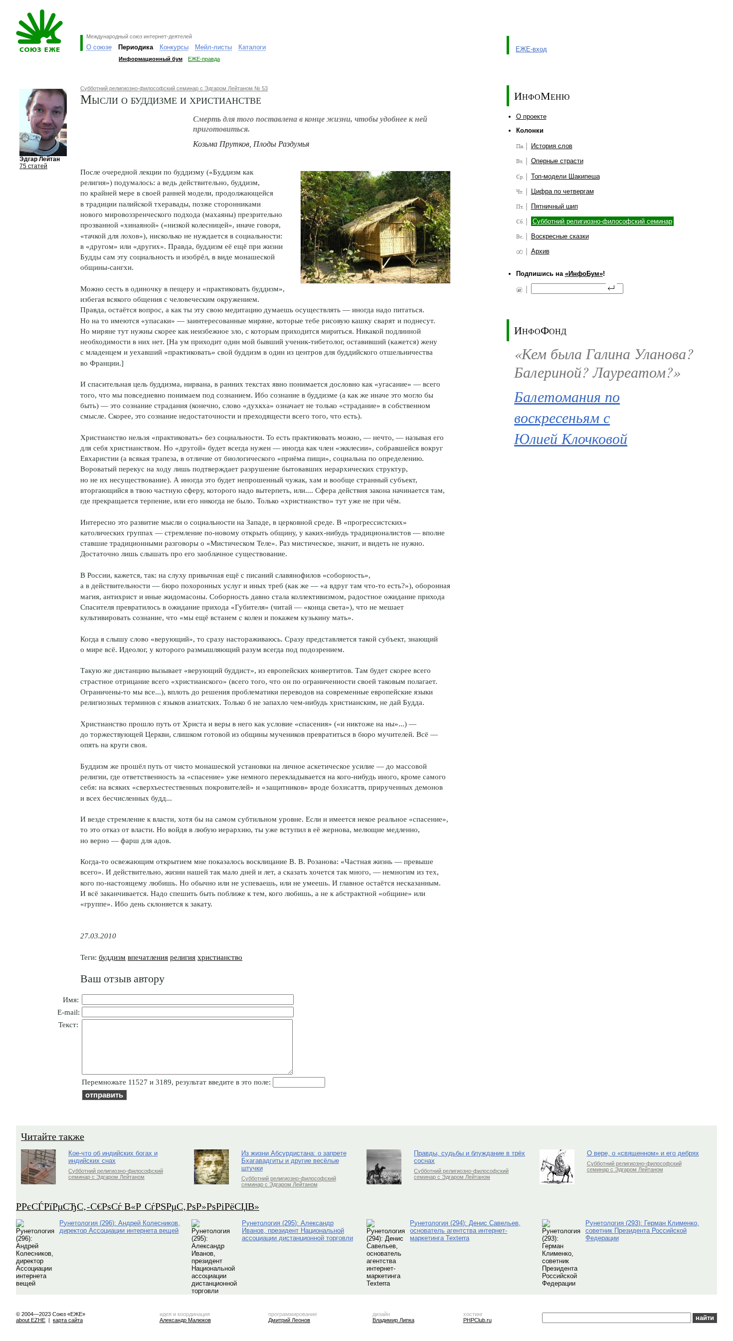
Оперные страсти (557, 161)
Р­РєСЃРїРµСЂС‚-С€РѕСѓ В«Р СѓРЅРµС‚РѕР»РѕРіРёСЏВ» (137, 1206)
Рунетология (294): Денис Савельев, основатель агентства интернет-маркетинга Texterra (465, 1230)
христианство (219, 957)
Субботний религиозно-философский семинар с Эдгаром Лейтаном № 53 (174, 88)
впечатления (148, 957)
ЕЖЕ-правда (204, 59)
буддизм (112, 957)
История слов (551, 146)
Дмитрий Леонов (289, 1320)
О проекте (531, 116)
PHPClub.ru (477, 1320)
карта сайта (68, 1320)
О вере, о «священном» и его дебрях (643, 1153)
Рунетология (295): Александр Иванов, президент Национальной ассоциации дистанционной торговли (297, 1230)
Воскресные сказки (560, 236)
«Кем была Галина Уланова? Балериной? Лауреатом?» (604, 362)
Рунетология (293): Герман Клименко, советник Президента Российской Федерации (642, 1230)
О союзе (99, 47)
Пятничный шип (554, 206)
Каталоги (252, 47)
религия (182, 957)
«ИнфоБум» (584, 273)
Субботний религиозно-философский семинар (602, 221)
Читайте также (52, 1136)
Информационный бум (151, 59)
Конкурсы (174, 47)
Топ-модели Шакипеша (565, 176)
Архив (540, 251)
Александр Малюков (185, 1320)
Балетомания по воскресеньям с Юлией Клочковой (570, 417)
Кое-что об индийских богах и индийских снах (113, 1156)
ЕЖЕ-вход (531, 49)
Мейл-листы (213, 47)
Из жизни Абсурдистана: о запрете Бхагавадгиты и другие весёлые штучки (294, 1160)
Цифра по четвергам (562, 191)
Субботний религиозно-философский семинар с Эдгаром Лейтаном (115, 1174)
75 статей (33, 166)
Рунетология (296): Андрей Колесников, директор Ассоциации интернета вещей (119, 1226)
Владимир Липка (393, 1320)
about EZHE (30, 1320)
